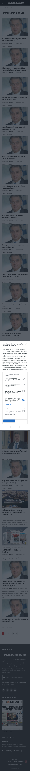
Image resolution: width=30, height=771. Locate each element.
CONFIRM (9, 420)
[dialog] (15, 385)
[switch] (23, 379)
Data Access (15, 427)
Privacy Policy (24, 427)
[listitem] (15, 374)
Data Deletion (5, 427)
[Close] (26, 344)
